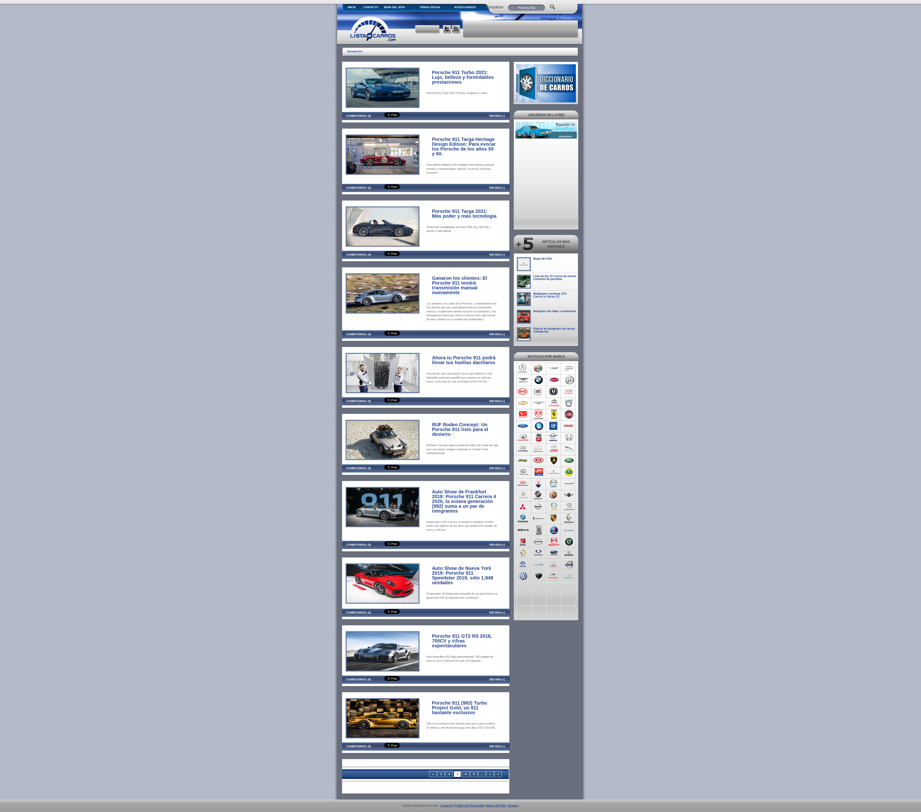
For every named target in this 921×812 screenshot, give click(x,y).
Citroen (553, 403)
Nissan (538, 506)
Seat (553, 541)
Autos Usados (465, 7)
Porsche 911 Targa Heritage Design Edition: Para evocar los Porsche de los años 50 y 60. (464, 146)
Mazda (553, 483)
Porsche (553, 518)
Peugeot (569, 506)
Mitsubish (523, 506)
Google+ (513, 805)
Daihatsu (523, 414)
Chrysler (538, 403)
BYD (523, 391)
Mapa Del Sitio (394, 7)
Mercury (538, 495)
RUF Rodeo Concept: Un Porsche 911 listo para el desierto (460, 429)
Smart (523, 552)
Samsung (569, 529)
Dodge (538, 414)
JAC (553, 449)
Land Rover (569, 460)
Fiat (569, 414)
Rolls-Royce (538, 529)
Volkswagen (523, 575)
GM (553, 426)
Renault (569, 518)
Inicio (352, 7)
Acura (523, 368)
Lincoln (553, 472)
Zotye (553, 575)
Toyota (553, 564)
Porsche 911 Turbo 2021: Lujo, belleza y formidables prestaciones (463, 77)
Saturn (523, 541)
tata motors (523, 564)
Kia (538, 460)
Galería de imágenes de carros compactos (554, 330)
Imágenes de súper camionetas (554, 311)
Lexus (523, 472)
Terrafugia (538, 564)
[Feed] (456, 29)
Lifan (538, 472)
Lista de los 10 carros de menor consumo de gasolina (554, 278)
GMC (569, 426)
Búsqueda (494, 7)
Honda (569, 437)
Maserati (538, 483)
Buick (569, 380)
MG (553, 495)
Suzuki (569, 552)
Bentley (523, 380)
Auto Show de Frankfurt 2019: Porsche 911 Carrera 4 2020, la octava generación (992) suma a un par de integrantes (464, 501)
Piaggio (523, 518)
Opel (553, 506)
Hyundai (523, 449)
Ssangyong (538, 552)
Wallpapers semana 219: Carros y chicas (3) (550, 295)
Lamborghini (553, 460)
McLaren (569, 483)
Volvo (569, 564)
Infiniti (538, 449)
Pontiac (538, 518)
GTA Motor (538, 437)
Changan (553, 391)
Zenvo (538, 575)
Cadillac (538, 391)
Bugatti (553, 380)
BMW (538, 380)
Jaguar (569, 449)
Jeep (523, 460)
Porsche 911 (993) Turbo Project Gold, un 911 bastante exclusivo (459, 707)
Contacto (370, 7)
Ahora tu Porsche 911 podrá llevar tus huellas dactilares (464, 360)
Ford (523, 426)
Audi (569, 368)
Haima (553, 437)
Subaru (553, 552)
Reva (523, 529)
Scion (538, 541)
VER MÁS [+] (497, 115)
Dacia (569, 403)
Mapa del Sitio (542, 258)
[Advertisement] (521, 29)
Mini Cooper (569, 495)
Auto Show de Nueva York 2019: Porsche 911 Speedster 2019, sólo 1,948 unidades (462, 575)
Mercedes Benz (523, 495)
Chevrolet (523, 403)
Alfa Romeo (538, 368)
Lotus (569, 472)
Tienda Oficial (430, 7)
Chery (569, 391)
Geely (538, 426)
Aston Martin (553, 368)
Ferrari (553, 414)
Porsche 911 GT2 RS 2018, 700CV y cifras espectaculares (462, 640)
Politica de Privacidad (469, 805)
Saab (553, 529)
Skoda (569, 541)
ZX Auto (569, 575)
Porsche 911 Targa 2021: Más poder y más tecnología (464, 214)
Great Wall (523, 437)
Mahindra (523, 483)
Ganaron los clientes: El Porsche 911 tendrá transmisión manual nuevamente (459, 285)
